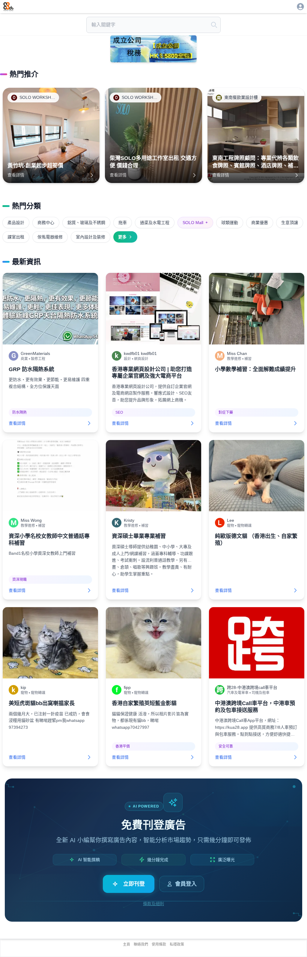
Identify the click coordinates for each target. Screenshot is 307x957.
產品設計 (15, 222)
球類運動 (229, 222)
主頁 (126, 944)
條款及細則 (153, 903)
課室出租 (15, 237)
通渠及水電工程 (154, 222)
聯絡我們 (141, 944)
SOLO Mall (195, 222)
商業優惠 (259, 222)
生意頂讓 (289, 222)
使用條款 (159, 944)
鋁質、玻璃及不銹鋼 (86, 222)
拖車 (122, 222)
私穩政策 (177, 944)
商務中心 (45, 222)
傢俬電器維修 (50, 237)
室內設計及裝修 (90, 237)
